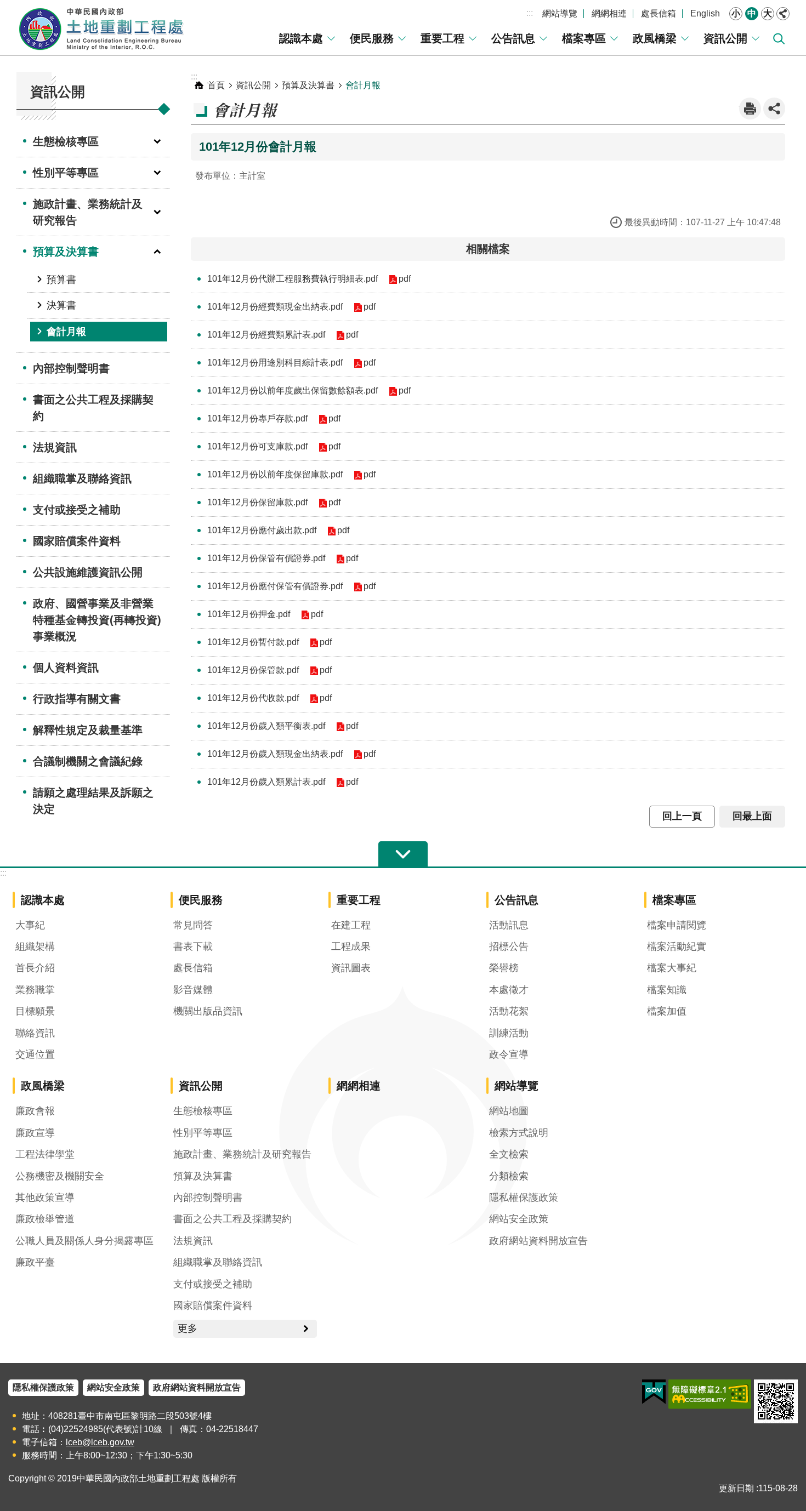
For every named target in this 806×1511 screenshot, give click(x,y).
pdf (405, 278)
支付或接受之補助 (77, 510)
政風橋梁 (655, 38)
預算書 (61, 279)
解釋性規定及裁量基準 (88, 730)
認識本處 (301, 38)
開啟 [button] (403, 854)
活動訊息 (509, 925)
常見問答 (193, 925)
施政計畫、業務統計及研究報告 (88, 212)
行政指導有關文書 (77, 699)
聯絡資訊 (35, 1033)
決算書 (61, 305)
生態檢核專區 (66, 141)
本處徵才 (509, 989)
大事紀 (30, 925)
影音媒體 (193, 989)
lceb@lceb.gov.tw (100, 1442)
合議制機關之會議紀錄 (88, 761)
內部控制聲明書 (71, 368)
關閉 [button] (783, 13)
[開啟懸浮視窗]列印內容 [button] (750, 108)
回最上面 (752, 816)
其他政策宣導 (45, 1197)
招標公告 (509, 946)
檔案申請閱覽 (676, 925)
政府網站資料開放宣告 (538, 1240)
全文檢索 (509, 1154)
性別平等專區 (66, 173)
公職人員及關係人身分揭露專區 (84, 1240)
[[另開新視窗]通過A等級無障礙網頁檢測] (709, 1394)
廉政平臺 (35, 1262)
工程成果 (351, 946)
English (705, 13)
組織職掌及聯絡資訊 (82, 478)
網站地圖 (509, 1110)
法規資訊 (55, 447)
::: (529, 13)
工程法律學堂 (45, 1154)
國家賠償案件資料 (77, 541)
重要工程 (442, 38)
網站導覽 (559, 13)
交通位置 (35, 1054)
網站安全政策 (518, 1218)
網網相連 (609, 13)
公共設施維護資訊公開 (88, 572)
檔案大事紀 (671, 967)
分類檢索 (509, 1176)
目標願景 (35, 1011)
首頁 (216, 85)
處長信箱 (658, 13)
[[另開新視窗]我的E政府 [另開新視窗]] (654, 1392)
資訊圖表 (351, 967)
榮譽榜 (504, 967)
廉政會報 (35, 1110)
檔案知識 (666, 989)
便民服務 (372, 38)
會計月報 (66, 331)
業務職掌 (35, 989)
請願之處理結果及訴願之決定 (93, 800)
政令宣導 (509, 1054)
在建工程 (351, 925)
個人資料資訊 (66, 668)
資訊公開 (725, 38)
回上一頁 (682, 816)
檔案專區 (584, 38)
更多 (187, 1328)
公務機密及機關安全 (59, 1176)
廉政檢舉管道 (45, 1218)
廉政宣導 (35, 1132)
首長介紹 (35, 967)
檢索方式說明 (518, 1132)
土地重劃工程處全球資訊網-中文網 (101, 27)
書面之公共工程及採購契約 (93, 408)
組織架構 (35, 946)
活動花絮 (509, 1011)
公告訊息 (513, 38)
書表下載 (193, 946)
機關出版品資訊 (207, 1011)
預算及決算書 (66, 252)
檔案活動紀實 (676, 946)
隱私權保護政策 (523, 1197)
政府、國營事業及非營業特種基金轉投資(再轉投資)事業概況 (97, 619)
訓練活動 (509, 1033)
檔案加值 (666, 1011)
